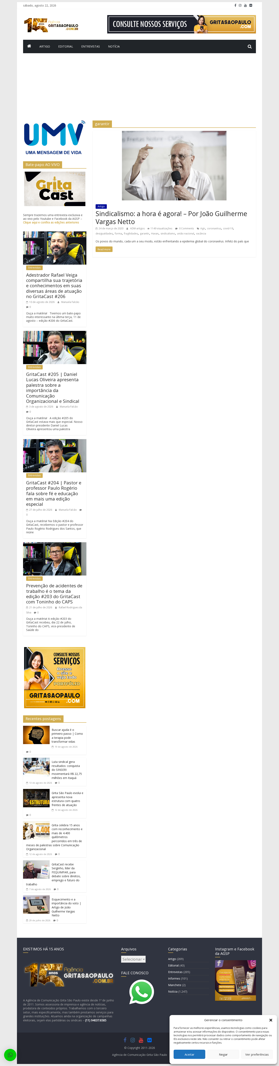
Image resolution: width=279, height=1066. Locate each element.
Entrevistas (90, 46)
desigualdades (104, 233)
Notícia (114, 46)
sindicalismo (168, 233)
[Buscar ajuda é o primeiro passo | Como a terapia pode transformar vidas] (36, 728)
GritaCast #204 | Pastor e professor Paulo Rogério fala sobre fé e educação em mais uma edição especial (53, 493)
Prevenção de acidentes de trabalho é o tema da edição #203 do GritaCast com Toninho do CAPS (54, 593)
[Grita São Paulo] (29, 46)
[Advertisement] (139, 89)
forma (118, 233)
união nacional (185, 233)
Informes (174, 978)
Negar (223, 1054)
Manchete (174, 985)
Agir (202, 228)
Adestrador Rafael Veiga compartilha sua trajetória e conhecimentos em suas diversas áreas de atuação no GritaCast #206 (54, 285)
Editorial (65, 46)
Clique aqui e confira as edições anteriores (51, 222)
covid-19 (228, 228)
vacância (201, 233)
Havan (154, 233)
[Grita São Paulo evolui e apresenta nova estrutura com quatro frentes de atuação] (36, 791)
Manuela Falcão (70, 302)
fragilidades (131, 233)
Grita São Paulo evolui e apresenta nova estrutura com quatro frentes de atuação (67, 799)
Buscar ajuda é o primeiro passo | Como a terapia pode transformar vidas (67, 736)
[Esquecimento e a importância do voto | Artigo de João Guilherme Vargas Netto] (36, 897)
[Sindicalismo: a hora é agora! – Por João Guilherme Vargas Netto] (174, 133)
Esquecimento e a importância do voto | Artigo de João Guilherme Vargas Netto (66, 907)
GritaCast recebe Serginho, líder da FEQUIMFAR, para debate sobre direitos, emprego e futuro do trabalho (53, 874)
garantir (144, 233)
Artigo (44, 46)
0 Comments (186, 228)
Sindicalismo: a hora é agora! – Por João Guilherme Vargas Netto (171, 217)
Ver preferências (257, 1054)
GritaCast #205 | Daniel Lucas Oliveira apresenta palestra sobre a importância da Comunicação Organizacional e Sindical (52, 387)
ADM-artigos (137, 228)
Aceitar (189, 1054)
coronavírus (214, 228)
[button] (271, 1020)
